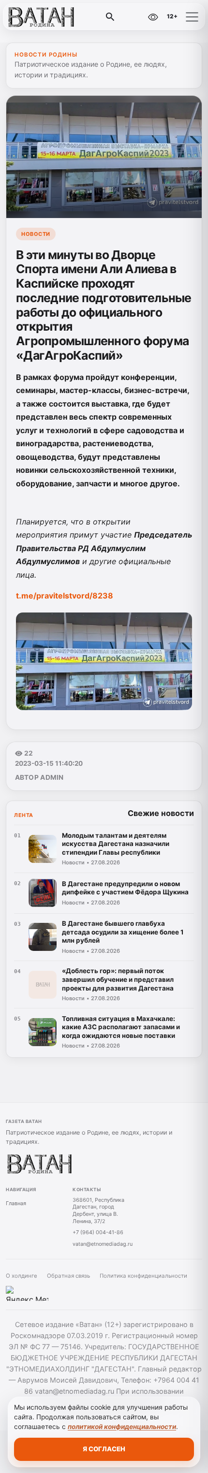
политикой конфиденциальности (122, 1426)
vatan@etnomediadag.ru (103, 1243)
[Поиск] (110, 17)
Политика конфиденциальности (143, 1275)
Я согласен (104, 1449)
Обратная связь (68, 1275)
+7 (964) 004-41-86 (98, 1232)
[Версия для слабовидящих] (153, 17)
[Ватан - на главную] (47, 17)
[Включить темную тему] (132, 17)
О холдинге (21, 1275)
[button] (192, 17)
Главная (16, 1203)
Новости (35, 234)
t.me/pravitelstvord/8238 (64, 595)
